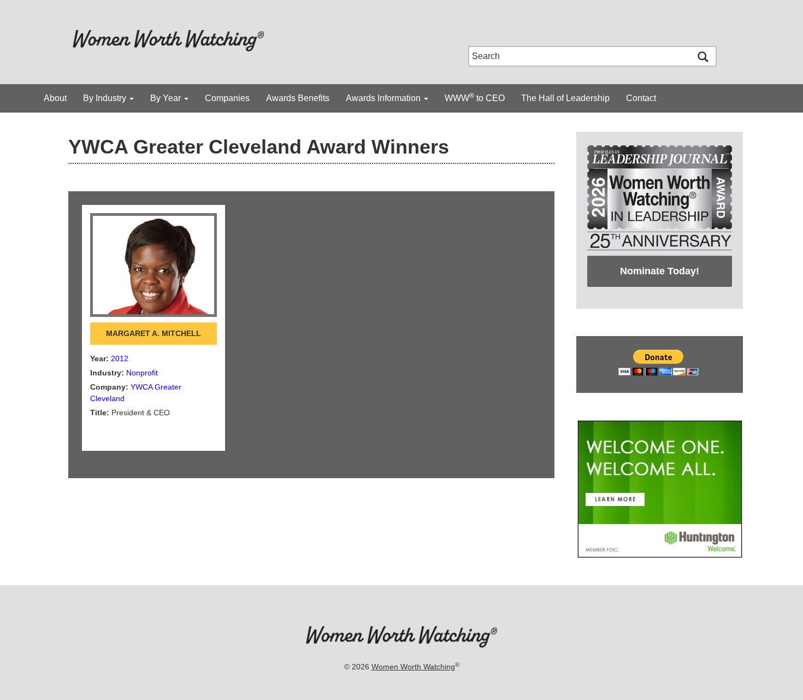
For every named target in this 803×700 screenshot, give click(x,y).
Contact (641, 98)
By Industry (105, 98)
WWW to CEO (475, 97)
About (55, 98)
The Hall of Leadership (565, 98)
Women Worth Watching (413, 666)
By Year (166, 98)
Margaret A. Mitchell (153, 333)
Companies (227, 98)
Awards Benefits (297, 98)
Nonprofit (142, 372)
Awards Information (384, 98)
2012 (119, 358)
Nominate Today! (659, 271)
